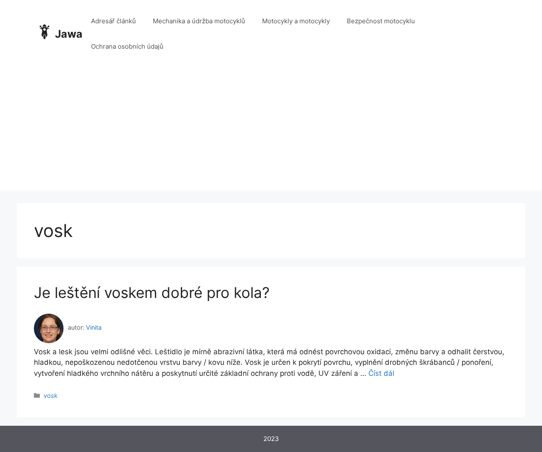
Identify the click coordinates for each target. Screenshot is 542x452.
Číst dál (381, 373)
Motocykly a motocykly (296, 21)
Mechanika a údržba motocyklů (199, 21)
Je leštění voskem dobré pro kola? (152, 292)
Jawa (69, 34)
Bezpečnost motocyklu (381, 21)
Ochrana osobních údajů (127, 46)
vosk (51, 395)
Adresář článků (113, 21)
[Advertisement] (271, 131)
